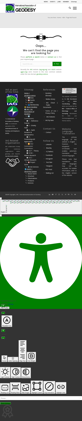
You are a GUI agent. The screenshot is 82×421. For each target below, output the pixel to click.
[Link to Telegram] (65, 194)
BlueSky (49, 148)
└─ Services (29, 183)
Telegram (49, 166)
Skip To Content (5, 395)
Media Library (50, 99)
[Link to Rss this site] (71, 194)
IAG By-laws (49, 120)
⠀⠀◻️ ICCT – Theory (31, 151)
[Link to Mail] (75, 194)
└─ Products (29, 181)
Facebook (49, 155)
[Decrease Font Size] (3, 313)
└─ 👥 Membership (32, 105)
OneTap (10, 304)
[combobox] (41, 207)
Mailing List (50, 173)
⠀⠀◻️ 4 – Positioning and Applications (29, 139)
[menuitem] (46, 1)
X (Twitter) (49, 151)
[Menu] (74, 8)
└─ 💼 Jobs (29, 102)
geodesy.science (42, 74)
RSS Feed (48, 169)
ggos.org (24, 72)
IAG (31, 69)
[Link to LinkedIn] (49, 194)
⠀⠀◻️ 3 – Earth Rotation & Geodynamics (29, 132)
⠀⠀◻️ (26, 125)
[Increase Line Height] (3, 330)
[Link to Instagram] (59, 194)
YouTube (49, 162)
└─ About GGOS (31, 174)
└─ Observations (31, 178)
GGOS (53, 69)
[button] (1, 215)
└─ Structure (29, 176)
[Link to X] (62, 194)
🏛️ (25, 109)
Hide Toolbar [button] (5, 308)
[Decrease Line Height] (3, 338)
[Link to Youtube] (52, 194)
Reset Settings (5, 403)
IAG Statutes (50, 117)
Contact (48, 132)
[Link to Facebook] (55, 194)
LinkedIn (49, 144)
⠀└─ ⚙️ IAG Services (31, 167)
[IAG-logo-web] (21, 8)
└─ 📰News (29, 98)
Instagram (49, 159)
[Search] (69, 8)
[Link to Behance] (68, 194)
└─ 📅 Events (30, 100)
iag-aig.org (43, 69)
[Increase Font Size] (3, 305)
